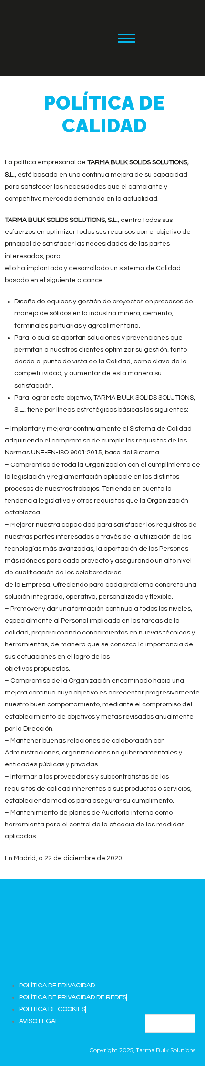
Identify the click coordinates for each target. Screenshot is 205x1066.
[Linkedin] (161, 36)
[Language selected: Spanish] (170, 1023)
